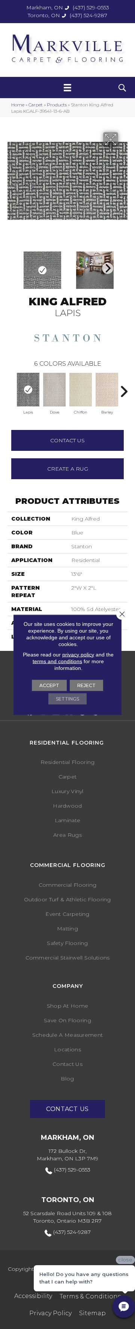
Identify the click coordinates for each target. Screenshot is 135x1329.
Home (17, 104)
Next (106, 266)
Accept (49, 685)
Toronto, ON (44, 15)
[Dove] (54, 389)
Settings (67, 698)
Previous (11, 387)
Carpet (35, 104)
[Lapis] (28, 389)
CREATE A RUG (67, 468)
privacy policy (78, 654)
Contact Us (67, 440)
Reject (86, 685)
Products (57, 104)
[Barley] (107, 389)
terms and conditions (57, 661)
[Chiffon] (81, 389)
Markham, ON (44, 7)
